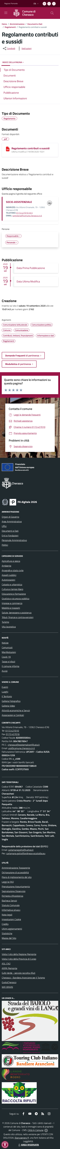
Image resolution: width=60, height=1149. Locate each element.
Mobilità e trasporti (11, 608)
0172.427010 (12, 730)
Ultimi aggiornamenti (12, 928)
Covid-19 (6, 657)
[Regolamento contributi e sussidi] (7, 149)
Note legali (7, 914)
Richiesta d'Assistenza (12, 896)
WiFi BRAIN (7, 987)
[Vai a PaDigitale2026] (19, 502)
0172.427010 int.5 (24, 212)
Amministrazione (17, 23)
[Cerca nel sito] (52, 13)
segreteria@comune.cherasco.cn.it (27, 215)
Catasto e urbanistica (12, 584)
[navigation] (6, 13)
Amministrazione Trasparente (16, 868)
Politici (5, 545)
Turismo (5, 622)
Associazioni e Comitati (13, 715)
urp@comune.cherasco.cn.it (21, 748)
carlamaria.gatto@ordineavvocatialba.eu (25, 853)
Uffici (4, 526)
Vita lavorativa (9, 626)
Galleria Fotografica (11, 701)
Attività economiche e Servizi (16, 710)
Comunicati (7, 647)
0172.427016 (13, 734)
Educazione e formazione (14, 594)
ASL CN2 (6, 963)
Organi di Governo (10, 517)
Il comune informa (10, 666)
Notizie (5, 643)
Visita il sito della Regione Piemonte (19, 954)
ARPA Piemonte (9, 968)
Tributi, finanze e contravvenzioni (17, 617)
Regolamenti (10, 27)
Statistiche (7, 933)
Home (4, 23)
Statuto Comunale (11, 905)
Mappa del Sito (9, 938)
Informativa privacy (11, 910)
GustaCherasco (9, 982)
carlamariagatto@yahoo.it (20, 850)
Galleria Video (8, 706)
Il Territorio (7, 696)
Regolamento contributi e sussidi (31, 148)
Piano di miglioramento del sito (16, 877)
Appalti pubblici (9, 575)
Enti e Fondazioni (10, 535)
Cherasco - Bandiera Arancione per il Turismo (23, 977)
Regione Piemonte (11, 3)
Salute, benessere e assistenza (16, 612)
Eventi (5, 687)
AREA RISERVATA (30, 1145)
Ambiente (6, 565)
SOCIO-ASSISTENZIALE (19, 202)
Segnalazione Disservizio (13, 891)
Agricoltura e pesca (11, 561)
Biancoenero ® (22, 1137)
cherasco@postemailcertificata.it (24, 744)
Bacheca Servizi (9, 900)
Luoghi (5, 691)
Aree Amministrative (12, 521)
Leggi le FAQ (8, 882)
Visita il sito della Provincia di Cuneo (19, 959)
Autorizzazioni (8, 580)
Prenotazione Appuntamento (16, 886)
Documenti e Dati (34, 23)
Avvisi (4, 671)
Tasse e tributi (8, 661)
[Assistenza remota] (46, 1130)
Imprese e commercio (12, 603)
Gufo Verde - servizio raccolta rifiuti (18, 973)
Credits (5, 924)
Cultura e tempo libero (12, 589)
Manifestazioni (9, 652)
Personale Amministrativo (14, 540)
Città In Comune (35, 1130)
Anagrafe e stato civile (12, 570)
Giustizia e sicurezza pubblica (15, 598)
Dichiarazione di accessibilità (15, 872)
